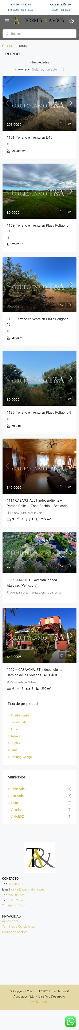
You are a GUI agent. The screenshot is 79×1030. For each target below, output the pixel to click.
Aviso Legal (10, 921)
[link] (39, 103)
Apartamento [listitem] (20, 715)
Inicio (10, 45)
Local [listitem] (14, 750)
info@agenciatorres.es (20, 9)
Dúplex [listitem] (15, 743)
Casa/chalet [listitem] (19, 722)
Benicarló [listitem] (17, 796)
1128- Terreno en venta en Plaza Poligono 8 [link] (39, 412)
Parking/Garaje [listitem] (21, 757)
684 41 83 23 (16, 906)
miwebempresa (39, 1002)
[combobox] (48, 69)
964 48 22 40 (16, 884)
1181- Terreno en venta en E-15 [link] (29, 137)
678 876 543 (16, 900)
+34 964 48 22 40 (21, 4)
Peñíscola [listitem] (18, 789)
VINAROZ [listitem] (17, 816)
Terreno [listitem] (16, 736)
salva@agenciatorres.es (27, 889)
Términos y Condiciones (18, 926)
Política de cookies (15, 932)
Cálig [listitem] (14, 803)
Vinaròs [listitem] (16, 810)
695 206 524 (16, 895)
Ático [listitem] (14, 729)
